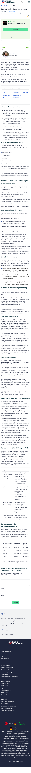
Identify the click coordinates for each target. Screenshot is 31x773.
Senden (15, 602)
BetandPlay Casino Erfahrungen (9, 706)
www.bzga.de (9, 733)
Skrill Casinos (4, 692)
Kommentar (4, 578)
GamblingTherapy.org (19, 733)
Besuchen (15, 29)
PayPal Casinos (4, 688)
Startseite (3, 6)
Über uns (3, 654)
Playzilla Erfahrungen (6, 704)
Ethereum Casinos (5, 695)
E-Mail (2, 595)
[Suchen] (22, 2)
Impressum (4, 661)
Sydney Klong (12, 11)
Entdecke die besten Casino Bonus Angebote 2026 (13, 618)
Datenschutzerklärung (6, 672)
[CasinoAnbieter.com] (8, 2)
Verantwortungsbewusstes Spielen (9, 676)
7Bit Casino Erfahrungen (7, 708)
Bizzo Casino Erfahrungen (7, 710)
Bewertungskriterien (6, 670)
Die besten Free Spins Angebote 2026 (10, 621)
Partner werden (5, 658)
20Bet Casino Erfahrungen (7, 701)
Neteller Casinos (5, 685)
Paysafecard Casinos (6, 690)
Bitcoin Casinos (5, 683)
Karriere (3, 656)
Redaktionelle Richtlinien (7, 667)
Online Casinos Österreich (7, 634)
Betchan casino (9, 6)
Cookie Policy (4, 674)
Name (2, 588)
